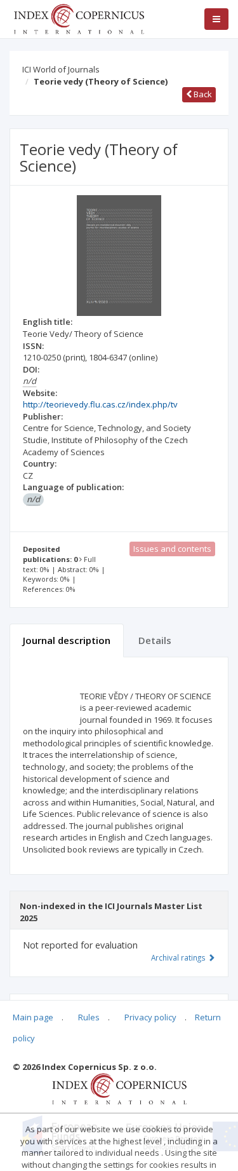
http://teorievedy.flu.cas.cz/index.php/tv (100, 404)
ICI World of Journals (61, 69)
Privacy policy (150, 1017)
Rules (89, 1017)
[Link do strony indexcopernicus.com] (119, 1088)
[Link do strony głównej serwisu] (78, 18)
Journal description (66, 640)
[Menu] (216, 19)
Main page (33, 1017)
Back (202, 94)
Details (154, 640)
